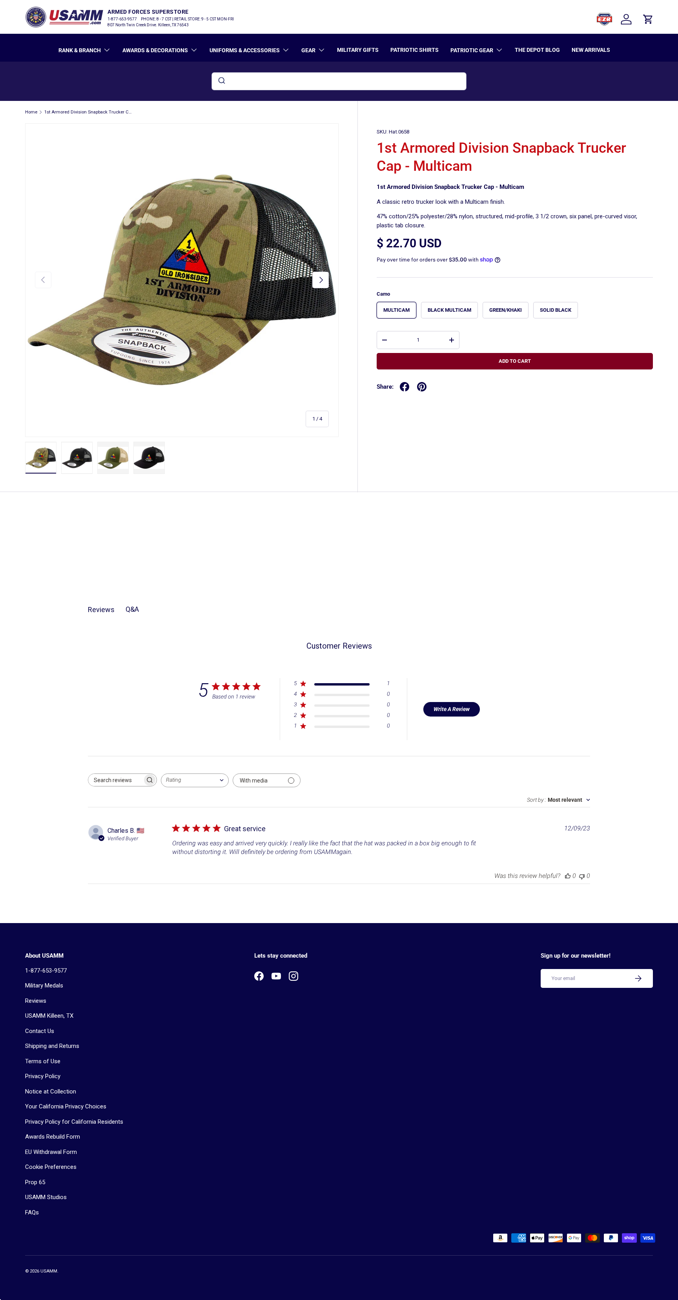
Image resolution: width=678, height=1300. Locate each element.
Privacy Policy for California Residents (74, 1121)
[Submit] (221, 81)
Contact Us (39, 1031)
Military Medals (44, 985)
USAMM (48, 1271)
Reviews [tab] (101, 609)
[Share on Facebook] (404, 386)
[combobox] (339, 81)
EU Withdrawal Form (51, 1152)
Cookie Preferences (51, 1166)
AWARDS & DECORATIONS (155, 50)
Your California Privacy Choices (65, 1106)
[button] (648, 19)
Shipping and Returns (52, 1046)
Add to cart (515, 361)
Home (31, 112)
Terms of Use (42, 1061)
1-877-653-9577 (46, 970)
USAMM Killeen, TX (49, 1015)
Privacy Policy (42, 1076)
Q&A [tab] (132, 609)
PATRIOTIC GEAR (471, 50)
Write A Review (452, 709)
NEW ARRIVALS (591, 50)
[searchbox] (115, 780)
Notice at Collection (50, 1091)
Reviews (35, 1000)
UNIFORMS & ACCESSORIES (245, 50)
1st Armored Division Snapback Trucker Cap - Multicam (88, 112)
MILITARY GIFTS (358, 50)
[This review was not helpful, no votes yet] (582, 875)
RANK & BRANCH (79, 50)
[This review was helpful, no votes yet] (567, 875)
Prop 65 (35, 1182)
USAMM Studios (46, 1197)
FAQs (32, 1212)
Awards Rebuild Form (52, 1136)
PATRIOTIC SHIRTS (414, 50)
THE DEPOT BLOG (537, 50)
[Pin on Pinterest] (421, 386)
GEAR (308, 50)
